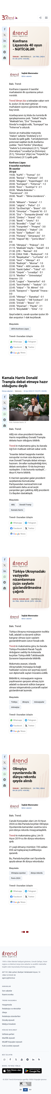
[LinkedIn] (33, 1059)
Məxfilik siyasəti (8, 1038)
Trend (12, 100)
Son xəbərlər (7, 991)
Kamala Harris (17, 510)
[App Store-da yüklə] (12, 1070)
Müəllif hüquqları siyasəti (12, 1042)
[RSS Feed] (39, 1059)
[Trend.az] (10, 17)
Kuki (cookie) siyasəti (10, 1046)
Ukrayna (25, 702)
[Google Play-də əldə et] (33, 1070)
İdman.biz (21, 100)
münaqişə (15, 707)
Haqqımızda (7, 1005)
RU (30, 1090)
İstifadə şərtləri (8, 1034)
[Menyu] (46, 17)
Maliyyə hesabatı (9, 1024)
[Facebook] (10, 1059)
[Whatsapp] (4, 1059)
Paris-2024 (15, 878)
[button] (4, 29)
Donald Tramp (25, 505)
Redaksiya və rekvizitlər (11, 1009)
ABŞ (13, 505)
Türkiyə (14, 702)
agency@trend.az (8, 978)
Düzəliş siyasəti (8, 1020)
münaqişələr (39, 702)
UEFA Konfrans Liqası (20, 329)
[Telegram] (27, 1059)
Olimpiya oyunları (18, 873)
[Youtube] (21, 1059)
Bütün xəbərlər (27, 76)
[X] (16, 1059)
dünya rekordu (37, 873)
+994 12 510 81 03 (9, 975)
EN (21, 1090)
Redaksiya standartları (11, 1016)
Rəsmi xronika (7, 995)
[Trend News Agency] (9, 954)
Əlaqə (4, 1012)
